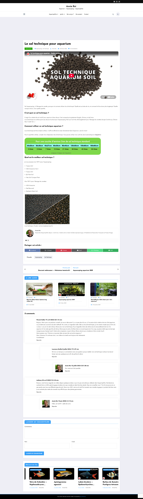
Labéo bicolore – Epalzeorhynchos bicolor (34, 483)
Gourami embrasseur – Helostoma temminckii (54, 270)
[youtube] (114, 2)
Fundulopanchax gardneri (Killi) (82, 483)
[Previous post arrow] (25, 269)
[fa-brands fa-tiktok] (119, 2)
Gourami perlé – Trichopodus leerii (107, 483)
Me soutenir (79, 14)
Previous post (66, 267)
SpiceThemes (83, 496)
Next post (75, 267)
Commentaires (28, 426)
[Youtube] (26, 240)
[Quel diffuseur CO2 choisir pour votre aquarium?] (103, 289)
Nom (26, 442)
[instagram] (117, 2)
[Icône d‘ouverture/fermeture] (24, 14)
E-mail (73, 442)
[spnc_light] (118, 14)
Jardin (61, 14)
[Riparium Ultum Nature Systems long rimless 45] (39, 289)
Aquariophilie (53, 14)
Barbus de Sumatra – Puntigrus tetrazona (60, 483)
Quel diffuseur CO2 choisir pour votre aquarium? (101, 300)
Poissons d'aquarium (33, 469)
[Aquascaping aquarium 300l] (71, 289)
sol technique (46, 48)
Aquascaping (28, 48)
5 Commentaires (73, 48)
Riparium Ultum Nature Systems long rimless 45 (37, 300)
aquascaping (39, 48)
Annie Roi (71, 6)
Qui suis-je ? (70, 14)
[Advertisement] (71, 28)
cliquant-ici (98, 135)
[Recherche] (113, 14)
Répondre (38, 340)
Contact (86, 14)
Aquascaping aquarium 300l (83, 270)
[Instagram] (28, 240)
